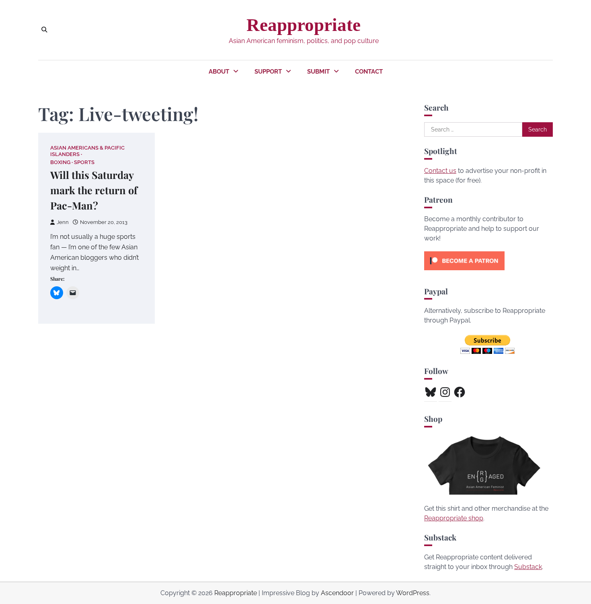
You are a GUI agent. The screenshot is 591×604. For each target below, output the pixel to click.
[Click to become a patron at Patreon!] (464, 272)
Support (268, 71)
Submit (318, 71)
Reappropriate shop (453, 518)
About (219, 71)
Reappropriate (303, 25)
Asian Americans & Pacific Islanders (87, 151)
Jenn (63, 222)
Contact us (440, 171)
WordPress (412, 593)
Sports (84, 162)
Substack (528, 567)
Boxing (60, 162)
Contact (369, 71)
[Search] (44, 30)
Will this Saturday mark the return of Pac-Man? (93, 190)
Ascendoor (337, 593)
